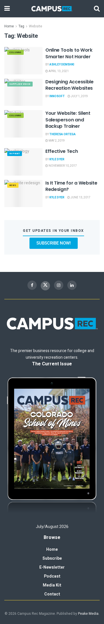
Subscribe (52, 558)
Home (9, 26)
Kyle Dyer (56, 159)
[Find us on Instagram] (58, 285)
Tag (21, 26)
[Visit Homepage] (52, 8)
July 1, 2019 (79, 96)
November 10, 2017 (62, 166)
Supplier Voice (20, 84)
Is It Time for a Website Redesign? (71, 186)
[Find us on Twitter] (45, 285)
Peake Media (88, 613)
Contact (52, 594)
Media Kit (52, 585)
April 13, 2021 (58, 71)
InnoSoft (57, 96)
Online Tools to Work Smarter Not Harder (68, 53)
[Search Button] (97, 8)
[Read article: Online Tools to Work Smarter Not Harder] (23, 60)
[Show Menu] (7, 8)
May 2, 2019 (56, 141)
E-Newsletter (52, 567)
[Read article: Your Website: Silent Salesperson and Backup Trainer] (23, 123)
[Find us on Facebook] (32, 285)
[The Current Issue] (52, 445)
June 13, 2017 (80, 198)
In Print (14, 153)
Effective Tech (61, 151)
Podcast (52, 576)
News (12, 185)
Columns (15, 52)
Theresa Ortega (62, 134)
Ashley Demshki (61, 65)
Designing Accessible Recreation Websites (69, 84)
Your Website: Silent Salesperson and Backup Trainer (67, 119)
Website (35, 26)
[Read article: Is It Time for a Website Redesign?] (23, 193)
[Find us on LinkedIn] (72, 285)
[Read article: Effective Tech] (23, 161)
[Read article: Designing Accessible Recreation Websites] (23, 92)
